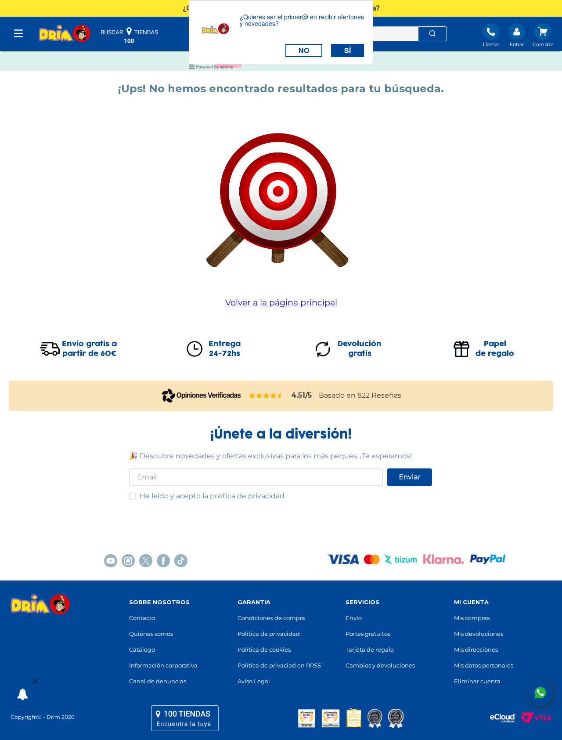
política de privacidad (247, 496)
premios (351, 718)
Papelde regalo (495, 349)
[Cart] (543, 36)
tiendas (185, 718)
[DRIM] (64, 34)
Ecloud (498, 718)
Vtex (533, 718)
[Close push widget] (35, 682)
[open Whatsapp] (540, 692)
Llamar (491, 44)
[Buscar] (432, 33)
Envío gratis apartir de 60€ (89, 349)
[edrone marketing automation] (211, 68)
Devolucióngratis (360, 349)
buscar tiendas (129, 35)
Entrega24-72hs (225, 349)
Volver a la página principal (281, 302)
